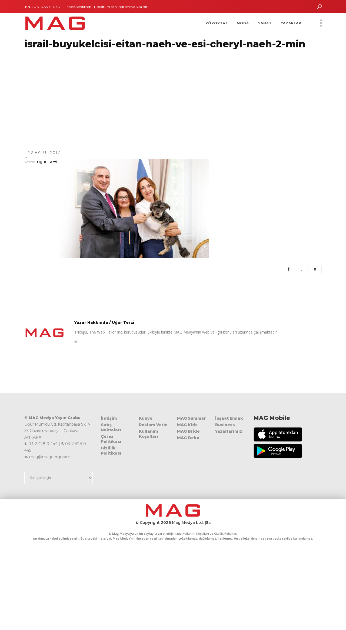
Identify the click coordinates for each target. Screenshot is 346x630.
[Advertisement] (162, 93)
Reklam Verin (153, 424)
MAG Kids (187, 424)
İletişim (109, 418)
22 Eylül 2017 (44, 152)
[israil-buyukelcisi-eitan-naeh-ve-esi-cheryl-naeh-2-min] (44, 332)
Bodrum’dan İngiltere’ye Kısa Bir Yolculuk (120, 7)
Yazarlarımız (228, 431)
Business (225, 424)
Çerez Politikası (111, 439)
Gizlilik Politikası (111, 451)
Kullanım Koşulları (148, 434)
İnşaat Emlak (229, 418)
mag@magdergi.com (49, 456)
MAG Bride (188, 431)
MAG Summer (191, 418)
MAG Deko (188, 437)
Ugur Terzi (47, 162)
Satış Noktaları (111, 427)
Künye (145, 418)
